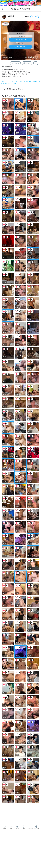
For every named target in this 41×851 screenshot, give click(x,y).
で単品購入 (20, 47)
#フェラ (22, 81)
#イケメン (15, 81)
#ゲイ (9, 81)
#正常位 (29, 81)
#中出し (3, 81)
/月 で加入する (20, 39)
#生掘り (14, 83)
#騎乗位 (35, 81)
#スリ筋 (8, 83)
